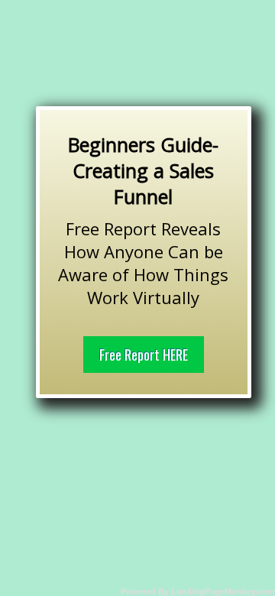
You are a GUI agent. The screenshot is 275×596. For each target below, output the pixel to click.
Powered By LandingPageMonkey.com (198, 591)
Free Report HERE (143, 354)
